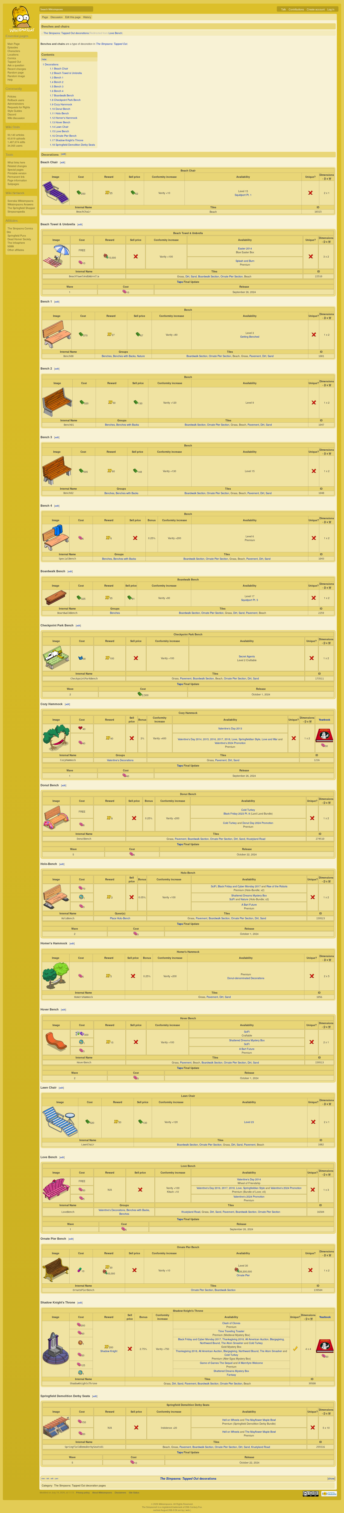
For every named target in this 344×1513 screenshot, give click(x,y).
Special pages (15, 169)
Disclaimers (120, 1492)
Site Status (134, 1492)
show (331, 1478)
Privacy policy (83, 1492)
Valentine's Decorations (120, 760)
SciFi (213, 886)
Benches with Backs (124, 356)
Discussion (57, 17)
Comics (12, 58)
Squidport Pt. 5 (249, 600)
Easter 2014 (245, 248)
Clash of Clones (231, 1323)
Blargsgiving (277, 1339)
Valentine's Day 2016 (208, 1188)
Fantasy (231, 1374)
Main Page (14, 44)
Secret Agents (247, 656)
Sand (194, 276)
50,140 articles (16, 135)
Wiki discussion (16, 118)
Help (10, 79)
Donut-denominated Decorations (245, 978)
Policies (12, 96)
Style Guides (15, 111)
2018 (227, 739)
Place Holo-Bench (120, 918)
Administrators (16, 103)
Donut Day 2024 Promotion (257, 823)
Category (47, 1485)
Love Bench (115, 33)
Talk (283, 9)
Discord (12, 114)
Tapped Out (14, 61)
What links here (16, 162)
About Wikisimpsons (102, 1492)
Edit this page (73, 17)
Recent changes (17, 69)
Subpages (13, 184)
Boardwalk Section (208, 276)
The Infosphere (16, 242)
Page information (17, 180)
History (87, 17)
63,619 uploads (16, 138)
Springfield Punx (17, 235)
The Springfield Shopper (21, 208)
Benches (107, 356)
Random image (16, 76)
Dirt (187, 276)
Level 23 (249, 1122)
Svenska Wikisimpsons (20, 201)
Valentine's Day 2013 (230, 728)
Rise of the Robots (276, 886)
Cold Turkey (248, 810)
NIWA (11, 246)
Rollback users (16, 100)
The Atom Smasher (232, 1343)
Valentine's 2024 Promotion (230, 743)
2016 (213, 739)
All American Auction (257, 1339)
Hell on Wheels (230, 1420)
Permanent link (16, 177)
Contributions (296, 9)
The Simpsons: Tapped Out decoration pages (80, 1485)
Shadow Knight (108, 1351)
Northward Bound (210, 1343)
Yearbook (324, 719)
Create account (316, 9)
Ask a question (16, 65)
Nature (141, 356)
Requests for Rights (19, 107)
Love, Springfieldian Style (246, 739)
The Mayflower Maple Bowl (260, 1420)
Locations (13, 54)
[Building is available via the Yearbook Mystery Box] (324, 741)
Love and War (270, 739)
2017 (220, 739)
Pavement (255, 356)
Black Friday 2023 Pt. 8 (237, 813)
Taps (180, 282)
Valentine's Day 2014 (190, 739)
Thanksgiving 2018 (233, 1339)
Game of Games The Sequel (216, 1363)
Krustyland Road (256, 839)
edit (63, 154)
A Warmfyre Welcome (250, 1363)
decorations (188, 1478)
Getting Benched (249, 336)
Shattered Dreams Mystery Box (249, 895)
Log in (330, 9)
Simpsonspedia (16, 211)
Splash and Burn (245, 261)
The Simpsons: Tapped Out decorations (66, 33)
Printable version (17, 173)
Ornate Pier (243, 1275)
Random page (16, 72)
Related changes (17, 166)
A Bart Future (249, 904)
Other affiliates (16, 250)
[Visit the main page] (21, 27)
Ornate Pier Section (232, 276)
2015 (206, 739)
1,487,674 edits (16, 142)
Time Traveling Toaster (231, 1331)
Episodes (13, 47)
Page (45, 17)
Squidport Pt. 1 (243, 195)
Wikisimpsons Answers (20, 204)
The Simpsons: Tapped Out (111, 44)
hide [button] (44, 59)
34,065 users (15, 145)
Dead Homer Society (19, 239)
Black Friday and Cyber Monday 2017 (239, 886)
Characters (14, 51)
